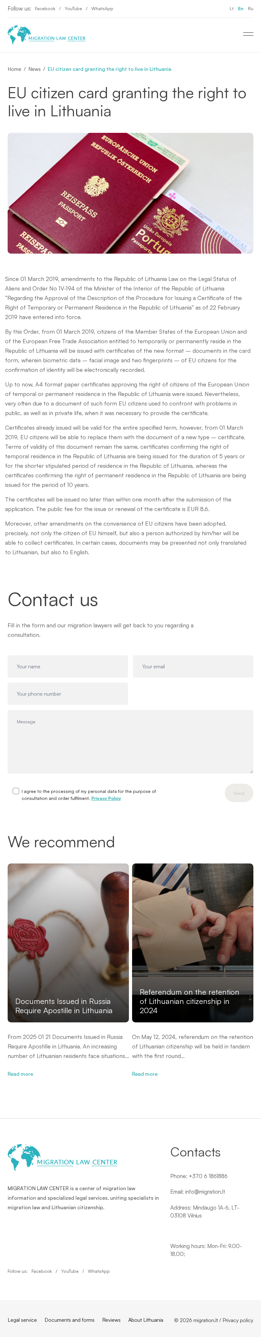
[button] (253, 938)
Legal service (22, 1320)
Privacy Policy (106, 798)
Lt (232, 8)
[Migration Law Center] (47, 34)
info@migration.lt (205, 1191)
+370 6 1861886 (208, 1176)
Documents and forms (70, 1320)
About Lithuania (145, 1320)
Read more (20, 1074)
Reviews (111, 1320)
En (240, 8)
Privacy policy (237, 1320)
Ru (250, 8)
